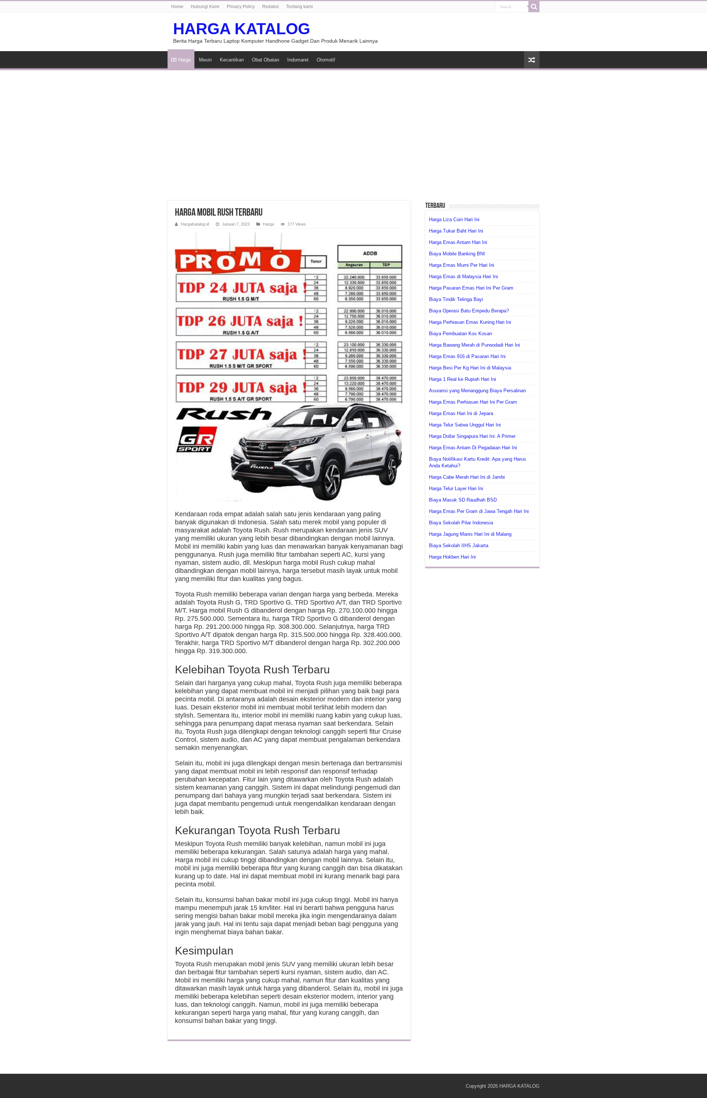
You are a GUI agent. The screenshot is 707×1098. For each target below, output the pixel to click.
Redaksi (270, 6)
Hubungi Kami (205, 6)
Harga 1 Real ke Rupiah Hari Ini (462, 379)
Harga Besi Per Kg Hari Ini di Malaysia (470, 368)
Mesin (205, 60)
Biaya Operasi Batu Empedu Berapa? (469, 311)
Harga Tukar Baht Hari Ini (456, 231)
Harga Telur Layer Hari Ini (456, 488)
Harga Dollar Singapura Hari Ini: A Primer (472, 436)
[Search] (533, 6)
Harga (184, 60)
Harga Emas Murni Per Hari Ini (461, 265)
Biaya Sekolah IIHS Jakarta (458, 545)
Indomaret (298, 60)
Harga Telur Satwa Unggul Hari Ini (465, 425)
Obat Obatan (265, 60)
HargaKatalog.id (195, 224)
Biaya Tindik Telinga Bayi (456, 299)
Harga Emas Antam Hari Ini (458, 242)
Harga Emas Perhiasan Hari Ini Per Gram (473, 402)
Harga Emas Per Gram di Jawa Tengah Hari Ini (479, 511)
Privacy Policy (241, 6)
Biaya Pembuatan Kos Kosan (460, 333)
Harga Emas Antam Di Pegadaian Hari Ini (473, 447)
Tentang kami (299, 6)
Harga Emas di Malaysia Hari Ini (463, 276)
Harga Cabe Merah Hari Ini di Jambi (467, 477)
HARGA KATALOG (241, 29)
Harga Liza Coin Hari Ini (454, 219)
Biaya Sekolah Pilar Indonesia (461, 522)
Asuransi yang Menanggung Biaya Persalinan (477, 390)
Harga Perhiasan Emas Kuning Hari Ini (470, 322)
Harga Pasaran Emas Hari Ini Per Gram (471, 288)
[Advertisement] (353, 131)
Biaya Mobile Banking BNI (457, 253)
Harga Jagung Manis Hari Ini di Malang (470, 534)
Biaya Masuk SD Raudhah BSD (463, 500)
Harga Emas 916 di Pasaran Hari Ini (467, 356)
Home (177, 6)
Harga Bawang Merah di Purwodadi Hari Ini (474, 345)
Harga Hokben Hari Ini (452, 557)
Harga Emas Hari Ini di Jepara (461, 413)
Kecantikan (232, 60)
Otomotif (326, 60)
